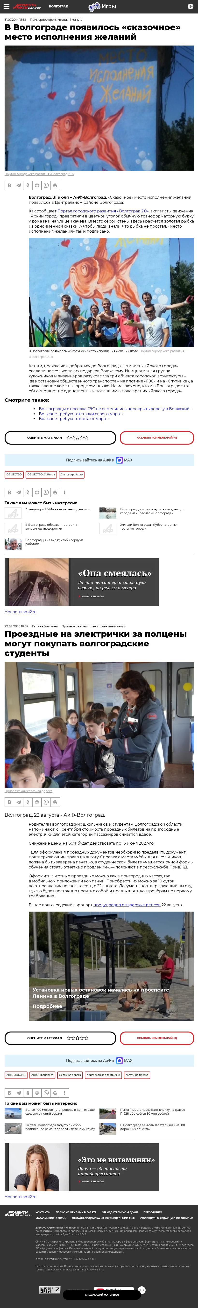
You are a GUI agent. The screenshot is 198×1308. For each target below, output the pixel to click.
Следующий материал (102, 1294)
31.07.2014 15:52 (15, 19)
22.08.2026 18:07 (16, 626)
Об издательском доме (120, 1212)
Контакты (42, 1212)
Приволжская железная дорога (28, 791)
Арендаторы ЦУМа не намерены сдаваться (57, 509)
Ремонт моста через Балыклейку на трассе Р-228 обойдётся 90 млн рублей (152, 1111)
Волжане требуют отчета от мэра (72, 418)
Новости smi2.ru (21, 612)
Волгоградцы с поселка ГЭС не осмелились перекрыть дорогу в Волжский (114, 409)
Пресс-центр (152, 1212)
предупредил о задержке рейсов (127, 905)
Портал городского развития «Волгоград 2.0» (39, 174)
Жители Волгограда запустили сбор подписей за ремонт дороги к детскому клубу (60, 1127)
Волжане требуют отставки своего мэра (79, 414)
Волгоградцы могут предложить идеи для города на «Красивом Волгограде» (152, 511)
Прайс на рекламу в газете (76, 1212)
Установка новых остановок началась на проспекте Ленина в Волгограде (101, 993)
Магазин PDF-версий (50, 1218)
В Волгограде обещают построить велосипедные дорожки (51, 526)
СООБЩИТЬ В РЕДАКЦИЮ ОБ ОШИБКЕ (166, 1218)
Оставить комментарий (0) (157, 437)
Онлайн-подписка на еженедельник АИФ (103, 1218)
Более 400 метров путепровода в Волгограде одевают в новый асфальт (60, 1111)
